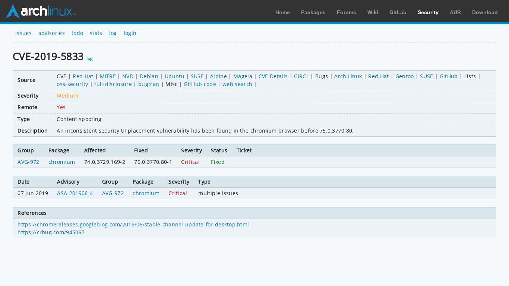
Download (485, 12)
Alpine (218, 76)
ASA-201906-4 (75, 193)
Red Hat (83, 76)
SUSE (197, 76)
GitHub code (200, 84)
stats (96, 32)
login (130, 32)
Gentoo (404, 76)
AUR (455, 12)
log (113, 32)
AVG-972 (28, 161)
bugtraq (148, 84)
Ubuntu (174, 76)
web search (237, 84)
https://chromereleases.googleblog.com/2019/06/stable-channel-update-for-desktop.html (133, 224)
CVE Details (273, 76)
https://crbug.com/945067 (51, 232)
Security (428, 12)
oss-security (72, 84)
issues (23, 32)
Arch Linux (41, 11)
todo (77, 32)
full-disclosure (113, 84)
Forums (346, 12)
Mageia (242, 76)
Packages (313, 12)
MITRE (108, 76)
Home (282, 12)
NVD (127, 76)
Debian (149, 76)
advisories (51, 32)
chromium (61, 161)
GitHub (449, 76)
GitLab (398, 12)
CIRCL (301, 76)
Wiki (372, 12)
